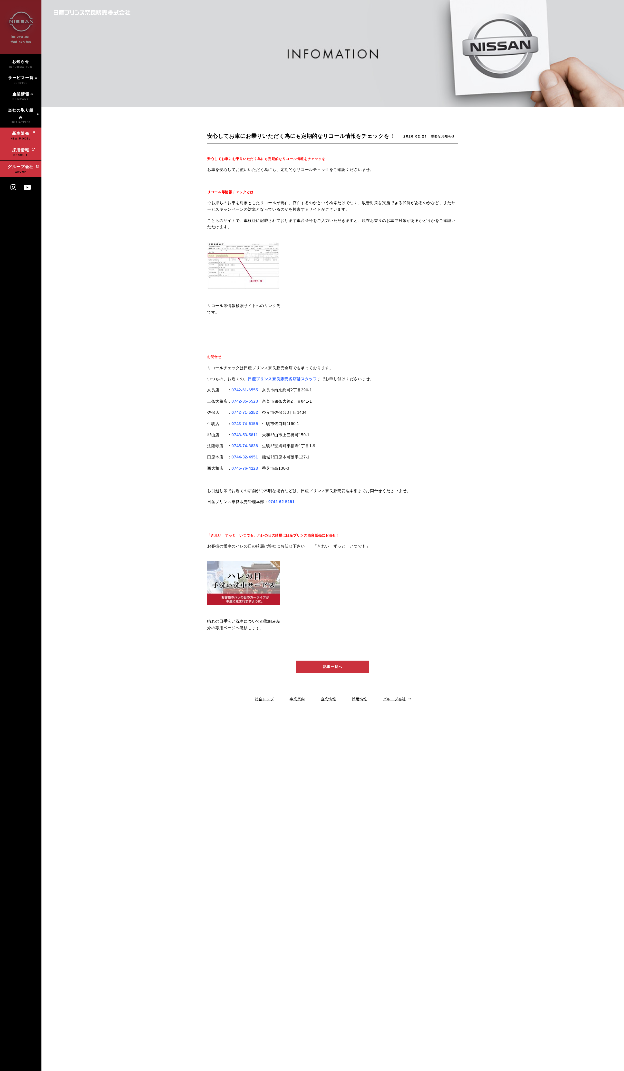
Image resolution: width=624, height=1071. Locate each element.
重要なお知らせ (443, 136)
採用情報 (359, 699)
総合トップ (264, 699)
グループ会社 (394, 699)
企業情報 (328, 699)
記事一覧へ (332, 667)
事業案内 (297, 699)
